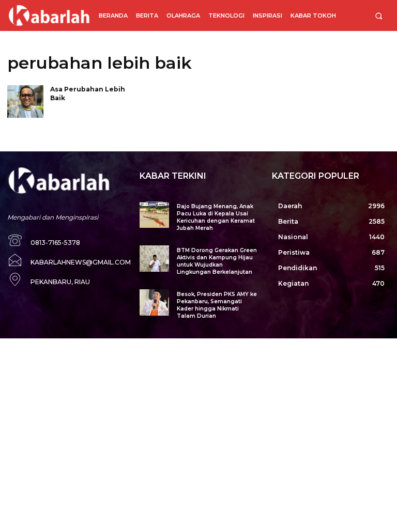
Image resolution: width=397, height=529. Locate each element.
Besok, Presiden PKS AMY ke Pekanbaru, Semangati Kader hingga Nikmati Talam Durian (217, 305)
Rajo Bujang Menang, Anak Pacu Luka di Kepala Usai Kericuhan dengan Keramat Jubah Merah (216, 217)
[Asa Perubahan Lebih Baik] (25, 101)
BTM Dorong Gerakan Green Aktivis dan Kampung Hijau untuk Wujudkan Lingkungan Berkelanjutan (217, 261)
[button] (378, 15)
